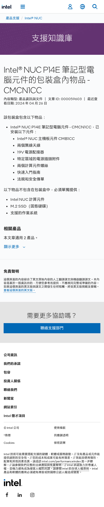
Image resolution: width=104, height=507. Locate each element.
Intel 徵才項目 (14, 416)
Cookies (9, 443)
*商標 (7, 435)
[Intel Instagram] (32, 494)
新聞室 (9, 398)
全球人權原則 (80, 469)
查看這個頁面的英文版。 (20, 290)
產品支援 (12, 18)
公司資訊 (10, 355)
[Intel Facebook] (7, 494)
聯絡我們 (10, 390)
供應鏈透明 (61, 435)
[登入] (70, 7)
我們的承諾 (12, 363)
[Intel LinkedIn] (19, 494)
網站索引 (10, 407)
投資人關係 (12, 381)
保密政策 (60, 443)
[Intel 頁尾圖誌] (13, 482)
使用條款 (60, 428)
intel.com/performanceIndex (61, 461)
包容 (7, 372)
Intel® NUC (33, 18)
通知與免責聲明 (51, 465)
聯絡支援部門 (52, 328)
